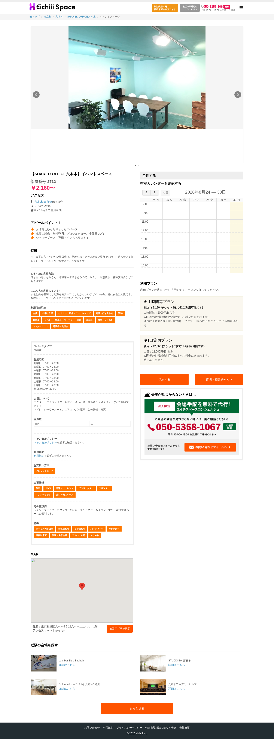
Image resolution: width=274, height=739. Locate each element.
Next (237, 94)
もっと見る (137, 708)
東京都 (47, 16)
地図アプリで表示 (119, 628)
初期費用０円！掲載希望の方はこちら (165, 7)
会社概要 (184, 727)
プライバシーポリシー (129, 727)
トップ (36, 16)
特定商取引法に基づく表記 (160, 727)
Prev (36, 94)
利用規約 (39, 455)
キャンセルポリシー (45, 442)
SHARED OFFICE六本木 (81, 16)
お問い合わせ (92, 727)
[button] (241, 8)
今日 (165, 192)
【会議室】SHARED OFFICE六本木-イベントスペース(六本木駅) (52, 8)
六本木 (59, 16)
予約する (164, 379)
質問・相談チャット (219, 379)
